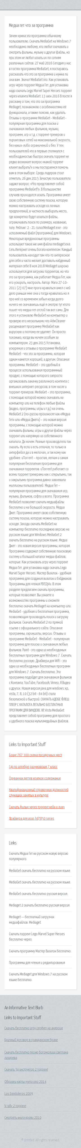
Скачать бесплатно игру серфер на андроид (33, 1028)
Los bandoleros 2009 (18, 1094)
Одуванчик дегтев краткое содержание (35, 778)
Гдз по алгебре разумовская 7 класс (33, 767)
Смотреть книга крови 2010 (22, 1118)
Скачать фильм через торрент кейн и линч (37, 807)
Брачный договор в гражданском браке (31, 1040)
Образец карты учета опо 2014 (25, 1082)
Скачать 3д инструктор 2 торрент (26, 1069)
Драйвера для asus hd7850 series (31, 818)
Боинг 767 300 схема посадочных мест (35, 755)
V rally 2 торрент (15, 1106)
